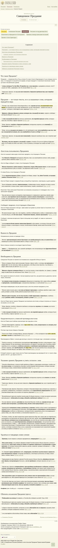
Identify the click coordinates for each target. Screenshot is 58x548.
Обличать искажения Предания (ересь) (13, 69)
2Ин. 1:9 (36, 241)
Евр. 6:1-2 (48, 283)
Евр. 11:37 (47, 186)
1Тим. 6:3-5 (16, 448)
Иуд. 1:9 (42, 168)
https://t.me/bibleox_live (35, 527)
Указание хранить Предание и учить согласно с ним (16, 64)
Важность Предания (7, 57)
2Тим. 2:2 (26, 120)
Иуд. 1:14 (20, 177)
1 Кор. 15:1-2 (39, 392)
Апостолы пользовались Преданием (12, 52)
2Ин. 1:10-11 (47, 477)
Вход (48, 6)
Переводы (16, 6)
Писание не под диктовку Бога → (48, 517)
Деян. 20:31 (14, 326)
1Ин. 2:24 (44, 132)
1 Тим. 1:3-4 (35, 367)
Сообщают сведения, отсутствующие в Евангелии (15, 54)
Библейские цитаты (9, 9)
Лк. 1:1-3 (27, 200)
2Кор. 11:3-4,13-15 (25, 428)
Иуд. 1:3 (46, 398)
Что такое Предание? (8, 47)
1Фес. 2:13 (33, 109)
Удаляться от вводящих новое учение (12, 66)
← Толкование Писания (7, 517)
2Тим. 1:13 (16, 115)
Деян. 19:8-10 (35, 349)
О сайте (3, 544)
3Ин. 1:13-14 (38, 297)
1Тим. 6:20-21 (19, 455)
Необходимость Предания (9, 59)
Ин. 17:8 (33, 87)
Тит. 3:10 (42, 438)
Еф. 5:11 (40, 513)
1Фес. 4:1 (47, 403)
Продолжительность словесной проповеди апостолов (15, 61)
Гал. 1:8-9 (44, 484)
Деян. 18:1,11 (25, 335)
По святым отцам (33, 19)
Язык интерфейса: (5, 534)
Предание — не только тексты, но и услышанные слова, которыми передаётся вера (25, 50)
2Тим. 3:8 (22, 159)
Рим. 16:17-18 (20, 471)
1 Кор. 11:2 (5, 137)
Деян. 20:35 (53, 214)
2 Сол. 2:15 (17, 126)
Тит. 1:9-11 (39, 412)
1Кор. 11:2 (8, 93)
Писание (3, 6)
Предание (9, 6)
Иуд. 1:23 (27, 509)
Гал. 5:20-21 (15, 250)
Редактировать (24, 528)
